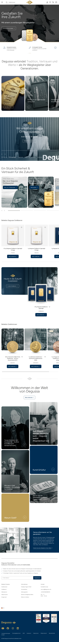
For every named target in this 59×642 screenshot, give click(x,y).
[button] (56, 2)
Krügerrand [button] (20, 157)
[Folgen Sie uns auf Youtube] (2, 628)
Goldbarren (4, 589)
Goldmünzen (4, 586)
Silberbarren (4, 592)
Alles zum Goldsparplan (9, 187)
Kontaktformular (44, 586)
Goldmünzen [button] (55, 157)
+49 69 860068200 (45, 592)
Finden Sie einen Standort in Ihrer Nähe (42, 548)
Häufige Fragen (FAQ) (26, 586)
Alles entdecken (29, 397)
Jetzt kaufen (33, 187)
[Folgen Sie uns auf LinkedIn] (17, 628)
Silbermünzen (4, 594)
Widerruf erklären (25, 597)
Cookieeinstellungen (6, 633)
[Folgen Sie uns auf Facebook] (7, 628)
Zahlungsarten (24, 592)
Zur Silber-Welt (8, 107)
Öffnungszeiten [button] (12, 157)
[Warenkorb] (53, 2)
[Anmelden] (47, 2)
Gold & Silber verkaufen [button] (30, 157)
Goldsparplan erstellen (8, 28)
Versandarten (24, 589)
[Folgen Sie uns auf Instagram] (12, 628)
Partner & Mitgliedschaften (27, 594)
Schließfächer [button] (47, 157)
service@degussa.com (46, 589)
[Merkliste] (50, 2)
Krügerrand (3, 597)
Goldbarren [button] (39, 157)
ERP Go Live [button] (4, 157)
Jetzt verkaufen (28, 137)
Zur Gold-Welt (8, 103)
